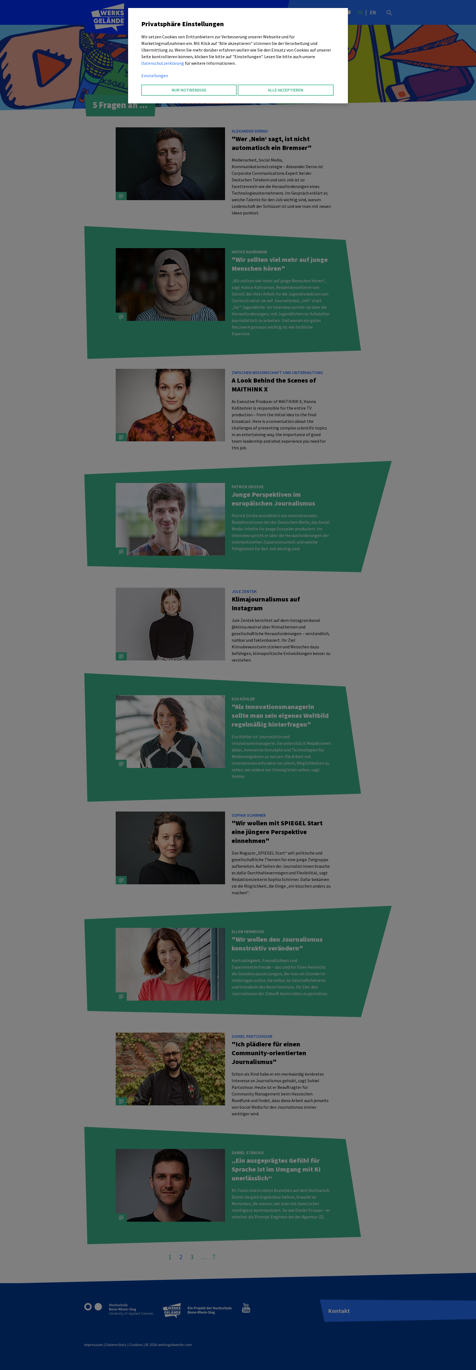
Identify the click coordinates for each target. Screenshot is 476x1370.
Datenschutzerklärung (162, 63)
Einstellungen (154, 75)
